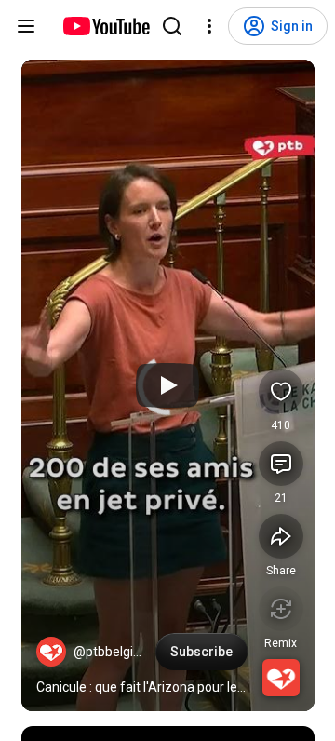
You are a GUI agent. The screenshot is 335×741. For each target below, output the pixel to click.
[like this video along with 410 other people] (281, 391)
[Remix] (281, 608)
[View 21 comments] (281, 463)
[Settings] (209, 26)
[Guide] (26, 26)
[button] (51, 652)
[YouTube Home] (105, 26)
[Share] (281, 536)
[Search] (172, 26)
